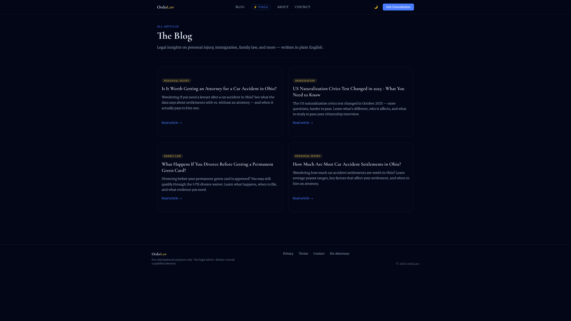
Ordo (165, 7)
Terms (303, 253)
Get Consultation (398, 7)
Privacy (288, 253)
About (283, 7)
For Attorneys (339, 253)
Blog (240, 7)
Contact (302, 7)
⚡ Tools (261, 7)
